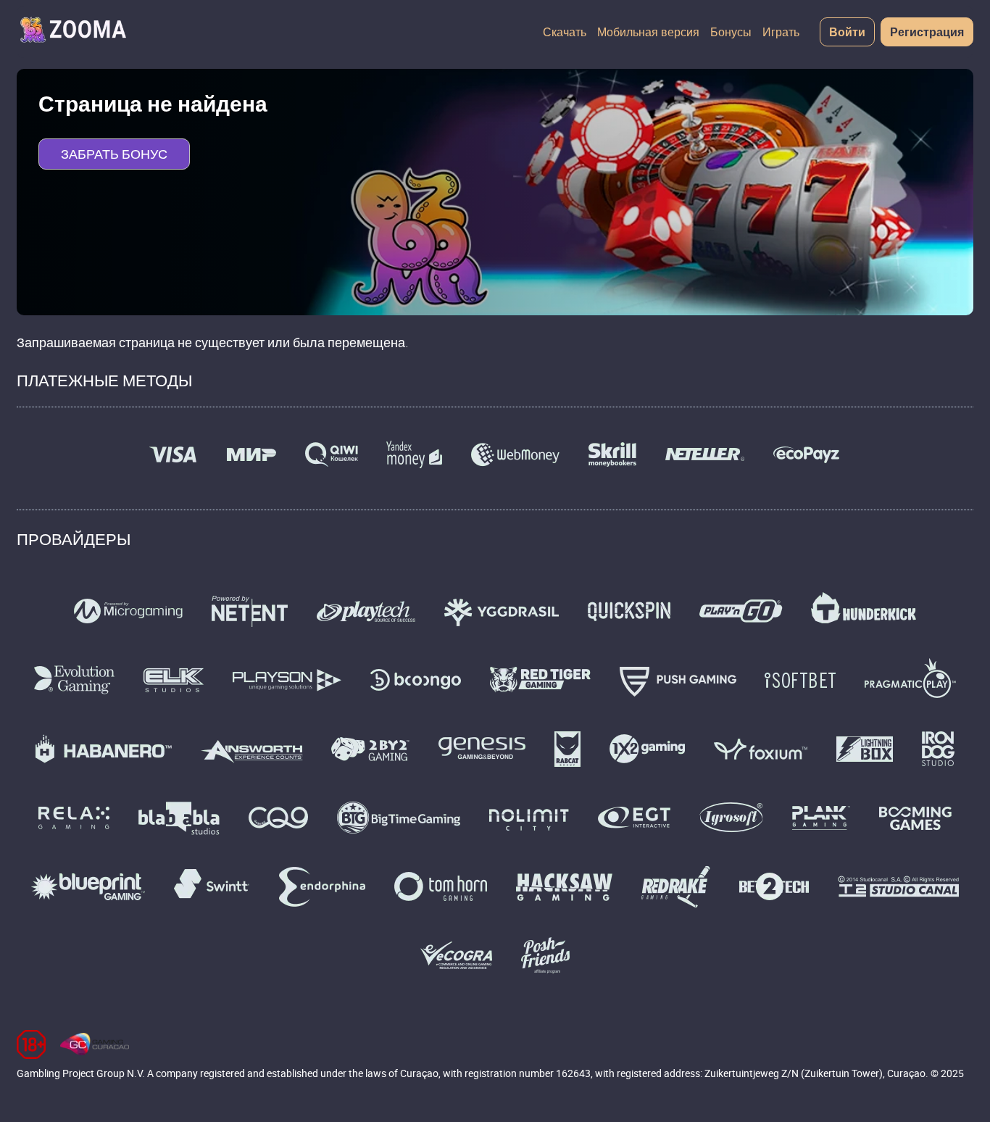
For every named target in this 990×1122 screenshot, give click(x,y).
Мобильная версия (648, 32)
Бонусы (731, 32)
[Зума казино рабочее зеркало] (72, 32)
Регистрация (927, 32)
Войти (847, 32)
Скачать (564, 32)
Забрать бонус (114, 153)
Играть (780, 32)
